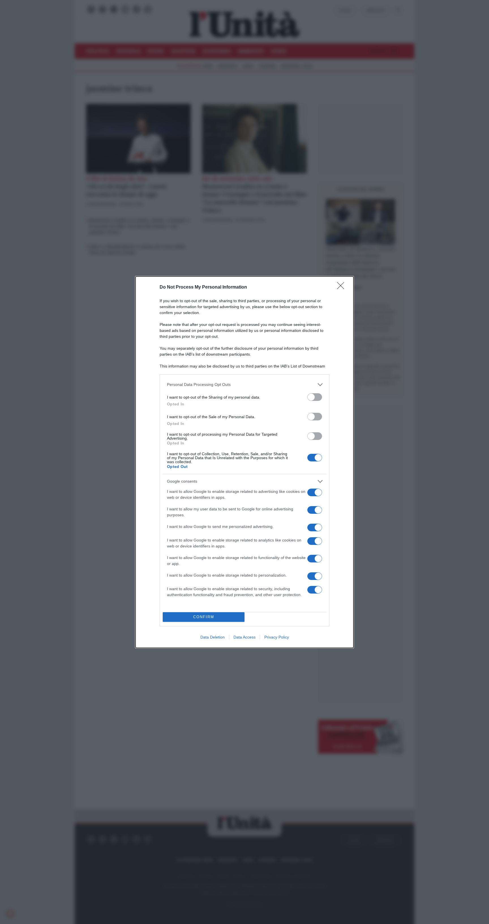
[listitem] (244, 385)
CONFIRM (203, 617)
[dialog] (244, 462)
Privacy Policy (276, 637)
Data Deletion (212, 637)
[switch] (314, 397)
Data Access (244, 637)
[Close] (342, 287)
